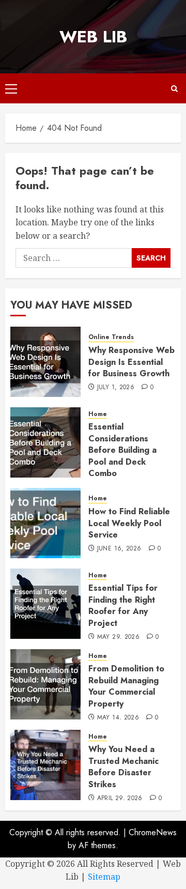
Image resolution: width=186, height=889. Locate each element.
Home (97, 414)
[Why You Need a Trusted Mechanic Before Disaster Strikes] (45, 765)
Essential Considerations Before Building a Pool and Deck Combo (122, 450)
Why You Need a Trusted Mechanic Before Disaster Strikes (123, 766)
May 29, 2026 (118, 637)
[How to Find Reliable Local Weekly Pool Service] (45, 523)
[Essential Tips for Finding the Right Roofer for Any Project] (45, 604)
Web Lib (93, 37)
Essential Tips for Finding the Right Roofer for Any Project (123, 605)
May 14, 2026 (118, 718)
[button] (11, 88)
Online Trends (111, 337)
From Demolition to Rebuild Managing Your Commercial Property (126, 686)
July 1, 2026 (115, 388)
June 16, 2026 (119, 549)
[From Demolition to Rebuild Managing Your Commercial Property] (45, 684)
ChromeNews (153, 832)
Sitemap (104, 876)
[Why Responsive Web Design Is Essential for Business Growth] (45, 362)
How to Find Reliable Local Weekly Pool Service (129, 523)
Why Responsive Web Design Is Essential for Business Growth (131, 361)
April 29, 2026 (120, 798)
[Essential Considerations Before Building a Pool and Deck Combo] (45, 442)
